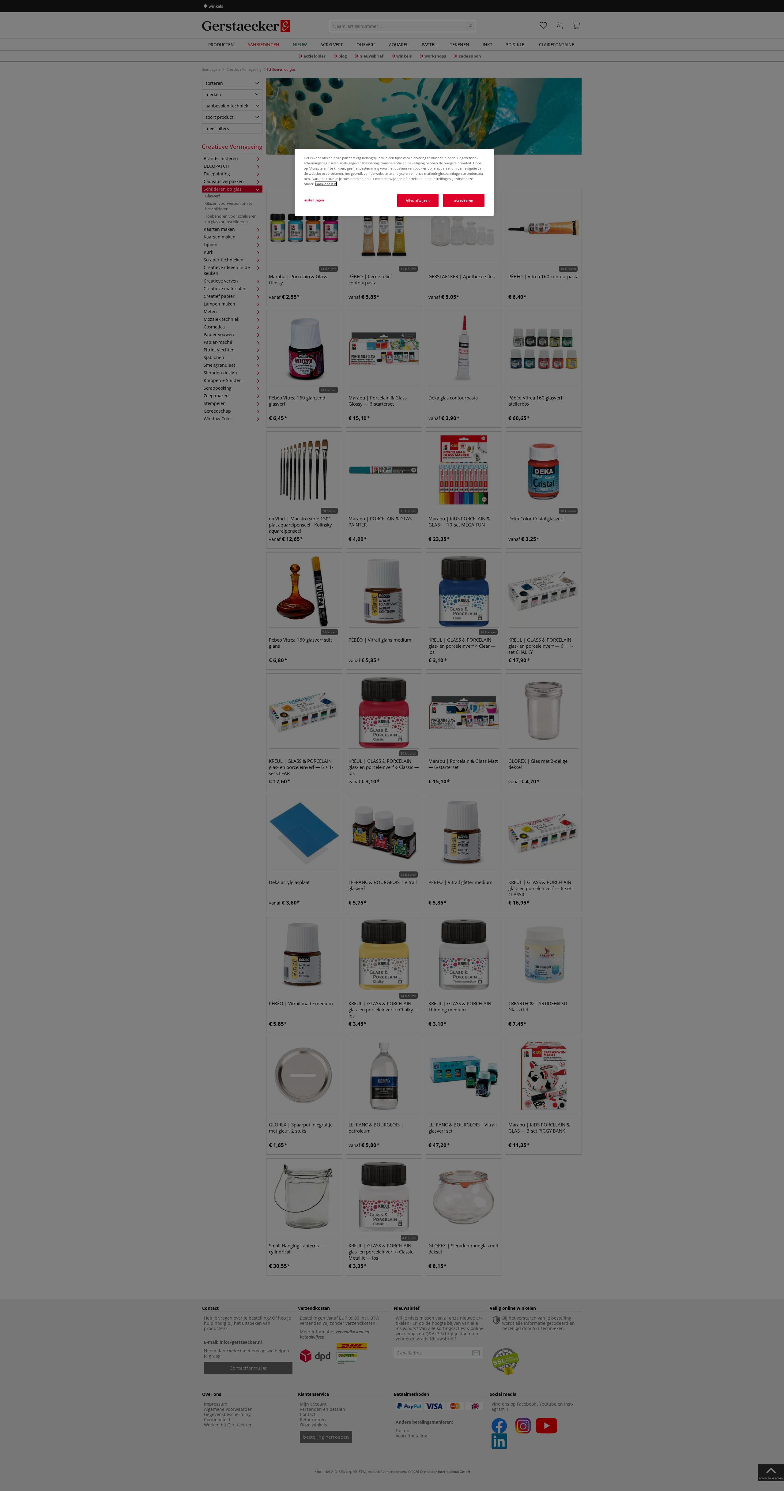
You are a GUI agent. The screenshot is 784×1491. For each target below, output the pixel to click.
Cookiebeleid (326, 184)
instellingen (314, 200)
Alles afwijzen (418, 200)
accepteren (463, 200)
